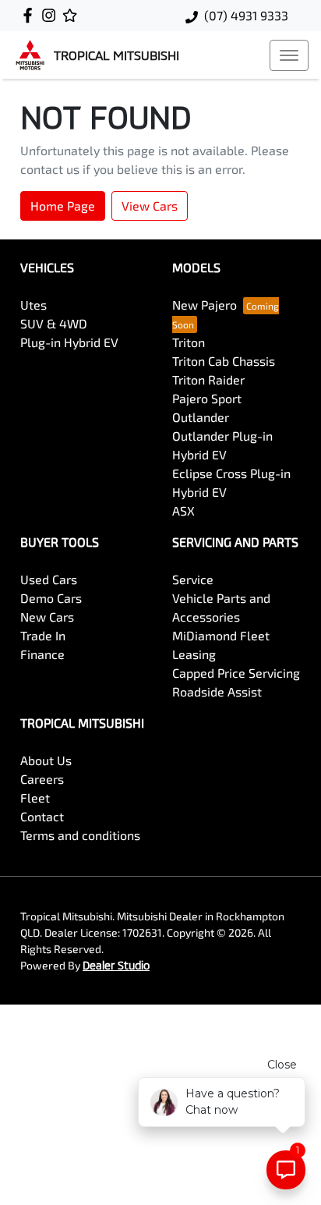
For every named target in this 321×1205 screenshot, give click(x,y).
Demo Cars (51, 597)
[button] (289, 55)
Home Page (62, 205)
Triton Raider (208, 379)
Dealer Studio (116, 965)
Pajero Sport (207, 398)
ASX (183, 510)
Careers (42, 778)
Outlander (200, 416)
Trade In (42, 635)
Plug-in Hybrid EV (69, 342)
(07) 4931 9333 (246, 15)
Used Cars (48, 579)
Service (192, 579)
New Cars (47, 616)
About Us (46, 760)
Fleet (35, 797)
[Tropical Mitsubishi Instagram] (51, 15)
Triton (188, 342)
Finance (42, 654)
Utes (33, 304)
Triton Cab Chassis (223, 360)
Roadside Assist (217, 691)
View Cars (150, 205)
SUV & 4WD (53, 323)
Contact (42, 816)
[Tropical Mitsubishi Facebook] (30, 15)
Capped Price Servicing (236, 672)
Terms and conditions (80, 835)
